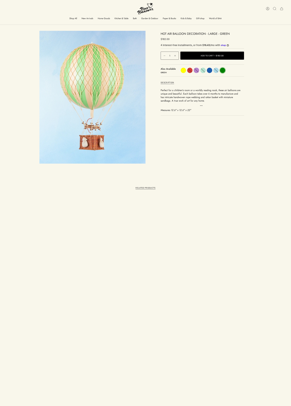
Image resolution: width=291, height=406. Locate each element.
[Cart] (281, 8)
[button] (73, 18)
